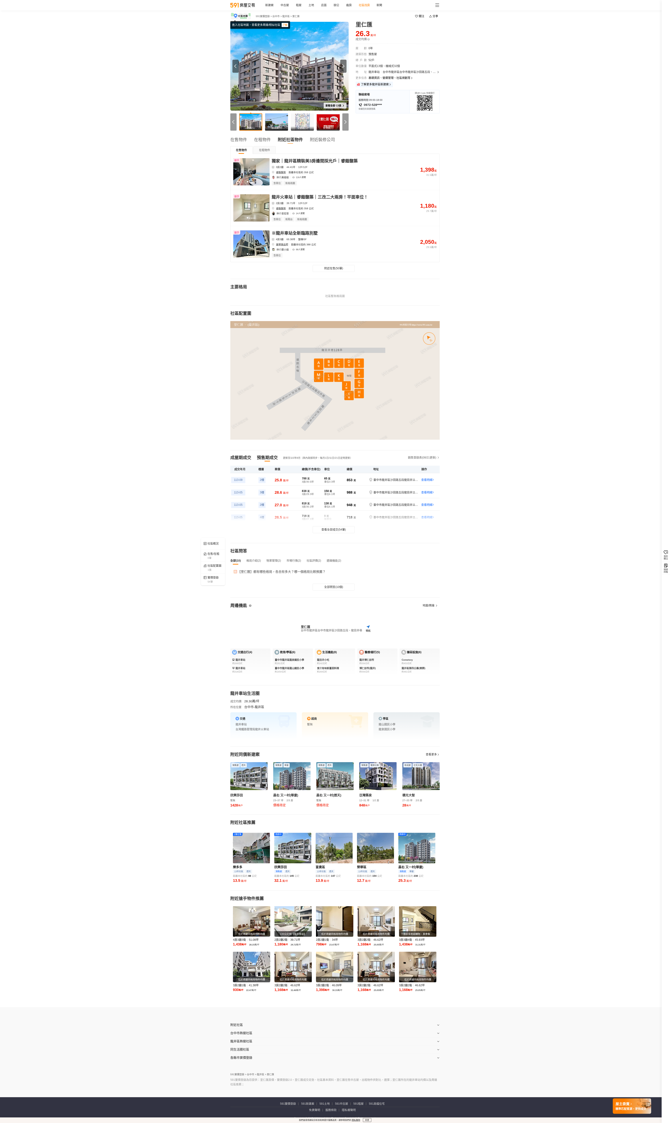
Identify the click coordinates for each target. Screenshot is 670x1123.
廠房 (349, 5)
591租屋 (358, 1103)
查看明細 (426, 479)
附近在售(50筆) (333, 268)
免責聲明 (314, 1110)
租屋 (299, 5)
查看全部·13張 (333, 105)
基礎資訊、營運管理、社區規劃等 (389, 77)
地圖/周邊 (429, 605)
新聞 (379, 5)
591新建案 (307, 1103)
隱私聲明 (356, 1120)
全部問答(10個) (333, 586)
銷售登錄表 (422, 457)
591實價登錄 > (264, 16)
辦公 (336, 5)
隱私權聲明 (349, 1110)
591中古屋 (341, 1103)
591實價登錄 (288, 1103)
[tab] (241, 150)
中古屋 (285, 5)
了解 (284, 25)
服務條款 (331, 1110)
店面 (324, 5)
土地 (311, 5)
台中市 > (277, 16)
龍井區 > (287, 16)
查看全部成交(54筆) (333, 529)
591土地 (324, 1103)
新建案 (269, 5)
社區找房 (364, 5)
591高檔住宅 (377, 1103)
